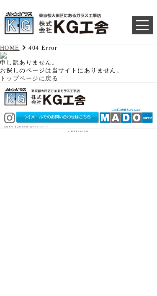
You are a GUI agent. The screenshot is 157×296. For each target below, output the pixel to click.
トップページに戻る (29, 78)
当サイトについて (39, 127)
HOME (10, 47)
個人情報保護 (21, 127)
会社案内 (8, 127)
